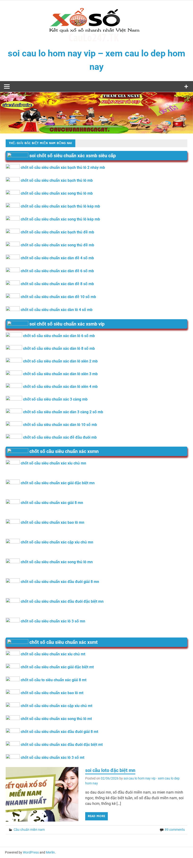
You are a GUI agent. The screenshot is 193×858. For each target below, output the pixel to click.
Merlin (50, 852)
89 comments (175, 829)
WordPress (31, 852)
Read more (96, 816)
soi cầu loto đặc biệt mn (110, 770)
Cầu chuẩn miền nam (29, 829)
